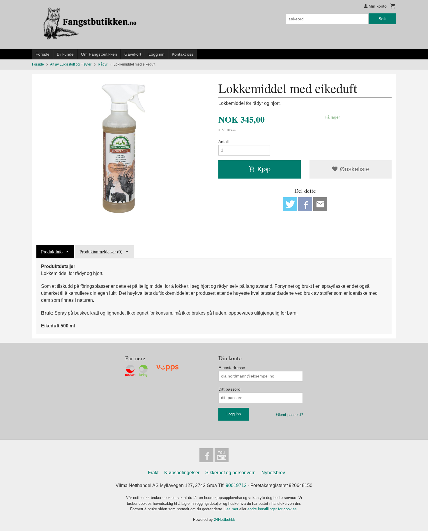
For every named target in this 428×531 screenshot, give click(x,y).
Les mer (231, 509)
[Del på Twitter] (290, 204)
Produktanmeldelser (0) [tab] (100, 251)
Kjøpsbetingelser (181, 472)
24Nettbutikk (224, 519)
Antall (223, 141)
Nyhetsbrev (273, 472)
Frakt (153, 472)
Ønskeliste (353, 169)
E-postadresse (231, 367)
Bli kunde (65, 54)
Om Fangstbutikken (99, 54)
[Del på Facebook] (305, 204)
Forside (42, 54)
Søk (382, 18)
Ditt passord (229, 389)
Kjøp (263, 169)
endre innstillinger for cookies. (272, 509)
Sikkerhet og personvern (230, 472)
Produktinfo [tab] (52, 251)
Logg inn (156, 54)
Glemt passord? (289, 414)
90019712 (236, 485)
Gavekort (132, 54)
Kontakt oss (182, 54)
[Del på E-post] (320, 204)
